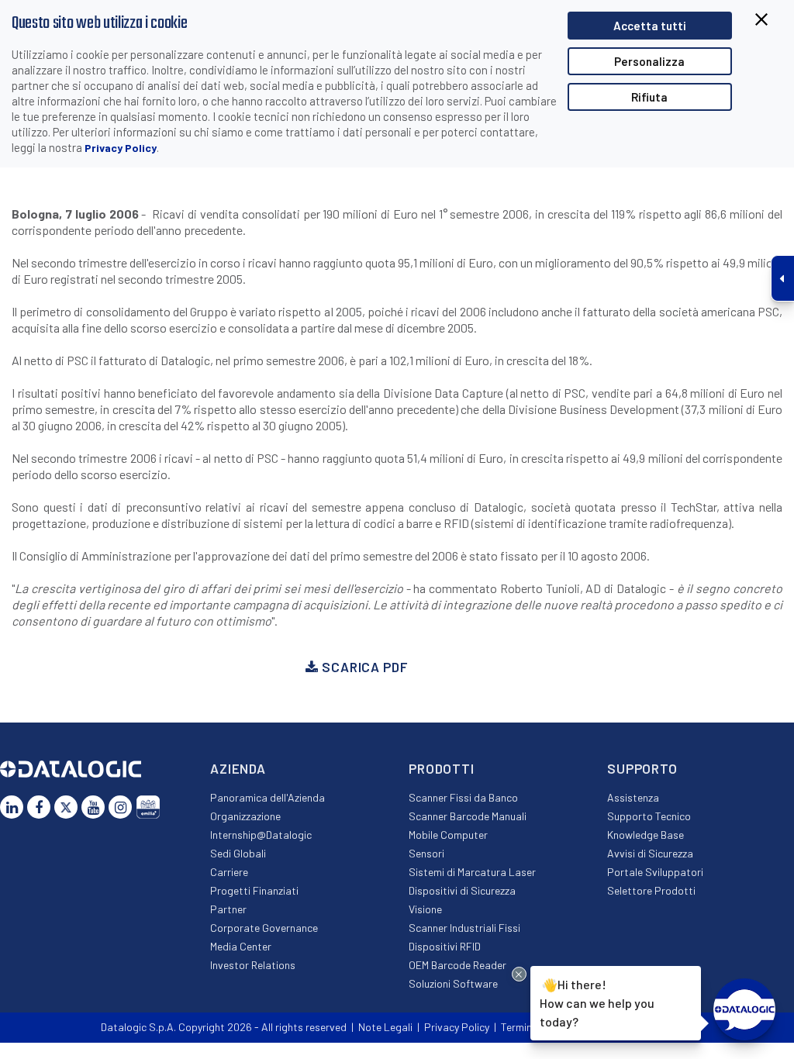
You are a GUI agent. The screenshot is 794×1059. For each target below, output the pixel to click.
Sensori (426, 853)
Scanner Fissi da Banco (463, 797)
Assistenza (633, 797)
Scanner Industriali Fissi (464, 927)
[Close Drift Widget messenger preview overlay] (519, 974)
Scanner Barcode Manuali (467, 816)
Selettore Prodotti (651, 890)
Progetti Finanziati (254, 890)
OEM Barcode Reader (457, 964)
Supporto (642, 768)
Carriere (229, 871)
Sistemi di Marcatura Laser (472, 871)
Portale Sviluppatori (655, 871)
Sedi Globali (238, 853)
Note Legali (385, 1026)
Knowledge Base (645, 834)
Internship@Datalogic (261, 834)
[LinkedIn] (11, 807)
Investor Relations (252, 964)
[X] (66, 807)
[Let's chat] (744, 1009)
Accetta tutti (649, 26)
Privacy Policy (121, 147)
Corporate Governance (264, 927)
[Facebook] (38, 807)
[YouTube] (93, 807)
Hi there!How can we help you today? (597, 1003)
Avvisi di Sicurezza (650, 853)
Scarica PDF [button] (363, 666)
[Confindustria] (148, 807)
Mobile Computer (448, 834)
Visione (425, 909)
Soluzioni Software (453, 983)
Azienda (238, 768)
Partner (228, 909)
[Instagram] (120, 807)
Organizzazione (245, 816)
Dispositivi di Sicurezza (462, 890)
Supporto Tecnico (649, 816)
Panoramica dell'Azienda (267, 797)
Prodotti (442, 768)
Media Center (240, 946)
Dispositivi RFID (445, 946)
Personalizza (649, 61)
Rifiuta (649, 97)
